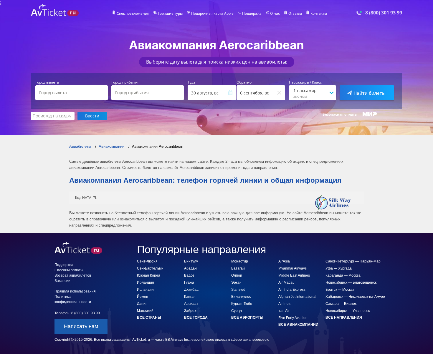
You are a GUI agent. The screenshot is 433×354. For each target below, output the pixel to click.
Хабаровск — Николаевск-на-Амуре (355, 297)
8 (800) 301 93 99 (383, 13)
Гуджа (189, 282)
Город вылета (47, 82)
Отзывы (295, 13)
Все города (196, 317)
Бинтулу (191, 261)
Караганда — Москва (343, 275)
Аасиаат (191, 304)
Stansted (238, 289)
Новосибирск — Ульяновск (347, 311)
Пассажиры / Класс (305, 82)
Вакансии (62, 281)
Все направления (343, 317)
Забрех (190, 311)
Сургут (236, 311)
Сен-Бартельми (150, 268)
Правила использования (75, 291)
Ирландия (145, 282)
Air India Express (291, 289)
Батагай (238, 268)
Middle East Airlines (294, 275)
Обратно (244, 82)
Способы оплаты (68, 270)
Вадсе (189, 275)
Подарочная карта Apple (212, 13)
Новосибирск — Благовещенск (350, 282)
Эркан (236, 282)
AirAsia (284, 261)
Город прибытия (125, 82)
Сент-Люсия (147, 261)
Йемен (142, 297)
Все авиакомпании (298, 325)
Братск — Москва (339, 289)
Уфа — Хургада (338, 268)
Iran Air (284, 311)
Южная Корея (148, 275)
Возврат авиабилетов (72, 275)
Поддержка (252, 13)
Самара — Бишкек (340, 304)
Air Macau (286, 282)
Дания (142, 304)
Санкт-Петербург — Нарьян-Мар (353, 261)
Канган (190, 297)
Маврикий (145, 311)
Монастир (239, 261)
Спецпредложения (133, 13)
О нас (275, 13)
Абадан (190, 268)
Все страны (149, 317)
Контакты (318, 13)
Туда (192, 82)
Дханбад (191, 289)
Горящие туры (170, 13)
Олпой (236, 275)
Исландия (145, 289)
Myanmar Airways (292, 268)
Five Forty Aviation (293, 318)
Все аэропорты (247, 317)
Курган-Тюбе (241, 304)
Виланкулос (241, 297)
